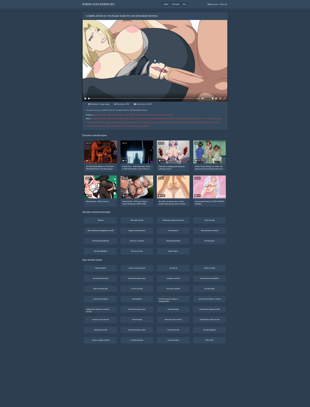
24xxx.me (223, 4)
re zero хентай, (112, 119)
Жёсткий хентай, (100, 115)
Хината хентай (167, 115)
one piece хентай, (99, 119)
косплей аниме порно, (146, 122)
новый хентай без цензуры (138, 126)
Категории (175, 4)
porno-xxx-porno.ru (98, 4)
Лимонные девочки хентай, (118, 115)
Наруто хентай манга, (138, 115)
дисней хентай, (192, 119)
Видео (166, 4)
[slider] (141, 98)
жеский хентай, (98, 122)
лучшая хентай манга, (188, 122)
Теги (184, 4)
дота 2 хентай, (204, 119)
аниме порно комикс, (127, 119)
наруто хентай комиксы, (102, 126)
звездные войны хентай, (127, 122)
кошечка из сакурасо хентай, (167, 122)
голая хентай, (180, 119)
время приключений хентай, (162, 119)
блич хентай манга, (143, 119)
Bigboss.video (213, 4)
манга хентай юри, (204, 122)
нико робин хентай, (120, 126)
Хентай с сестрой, (154, 115)
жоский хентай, (111, 122)
